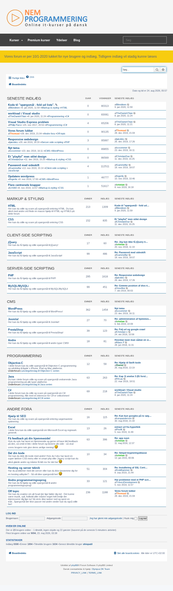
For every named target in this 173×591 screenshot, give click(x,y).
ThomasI (15, 133)
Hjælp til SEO (17, 416)
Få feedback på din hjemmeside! (29, 438)
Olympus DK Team (101, 569)
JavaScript (13, 170)
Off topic (61, 133)
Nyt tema (13, 148)
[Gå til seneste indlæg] (128, 104)
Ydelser (61, 40)
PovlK (119, 429)
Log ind (11, 513)
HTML (64, 107)
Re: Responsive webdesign (130, 275)
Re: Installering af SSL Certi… (131, 467)
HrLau (119, 379)
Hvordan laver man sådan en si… (133, 340)
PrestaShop (15, 329)
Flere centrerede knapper (24, 185)
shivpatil (87, 544)
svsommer (15, 151)
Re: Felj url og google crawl (130, 329)
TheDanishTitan (18, 116)
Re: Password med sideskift (130, 252)
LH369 (13, 188)
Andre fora (49, 133)
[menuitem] (30, 76)
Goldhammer (123, 470)
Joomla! (13, 319)
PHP (67, 142)
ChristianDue (16, 159)
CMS (47, 151)
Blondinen (15, 107)
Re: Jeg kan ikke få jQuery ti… (131, 242)
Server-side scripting (52, 142)
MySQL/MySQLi (18, 286)
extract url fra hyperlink (127, 427)
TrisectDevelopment (126, 482)
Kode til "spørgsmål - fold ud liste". (31, 104)
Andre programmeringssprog (27, 480)
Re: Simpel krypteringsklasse (131, 453)
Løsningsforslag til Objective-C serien (40, 371)
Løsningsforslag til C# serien (35, 398)
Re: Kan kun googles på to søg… (133, 416)
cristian (120, 184)
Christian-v (122, 332)
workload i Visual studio (24, 113)
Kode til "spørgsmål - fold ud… (132, 205)
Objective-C (15, 362)
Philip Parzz (16, 125)
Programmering (56, 116)
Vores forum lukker (20, 130)
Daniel (119, 365)
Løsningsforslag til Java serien (36, 384)
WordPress (58, 151)
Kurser (14, 40)
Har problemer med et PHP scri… (133, 479)
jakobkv (14, 142)
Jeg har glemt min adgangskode (105, 518)
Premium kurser (39, 40)
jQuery (12, 242)
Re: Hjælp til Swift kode (128, 362)
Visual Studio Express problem (28, 122)
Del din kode (16, 453)
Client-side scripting (56, 168)
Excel (11, 427)
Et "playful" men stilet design (27, 156)
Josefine (120, 288)
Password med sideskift (23, 165)
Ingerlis (13, 179)
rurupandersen (124, 418)
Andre (12, 340)
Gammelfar (15, 168)
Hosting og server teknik (24, 467)
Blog (76, 40)
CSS (68, 159)
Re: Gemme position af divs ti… (132, 285)
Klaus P (120, 342)
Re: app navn (122, 438)
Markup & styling (50, 107)
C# (67, 116)
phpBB (74, 565)
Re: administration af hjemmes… (133, 319)
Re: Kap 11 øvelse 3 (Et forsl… (131, 376)
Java (11, 376)
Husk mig (129, 518)
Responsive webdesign (23, 139)
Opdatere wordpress (21, 176)
